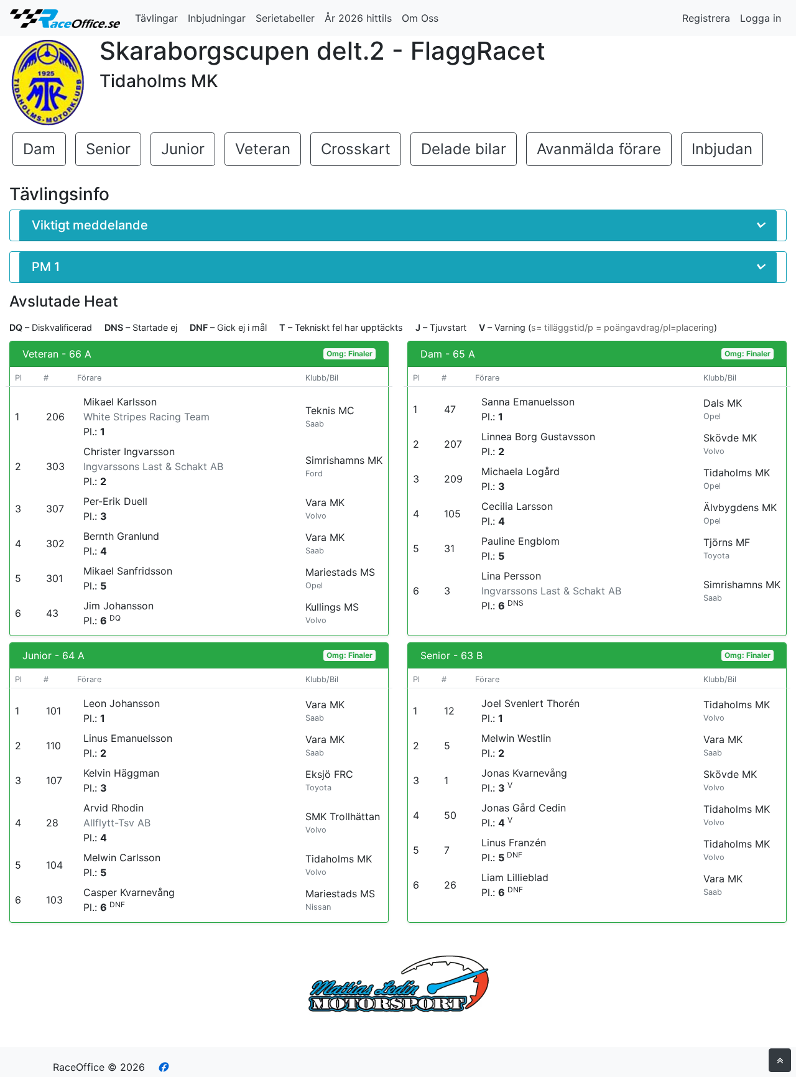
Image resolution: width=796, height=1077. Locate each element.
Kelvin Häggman (121, 773)
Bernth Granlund (121, 536)
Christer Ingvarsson (129, 451)
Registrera (706, 18)
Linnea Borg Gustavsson (538, 436)
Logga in (760, 18)
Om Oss (420, 18)
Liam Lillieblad (514, 877)
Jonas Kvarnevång (524, 773)
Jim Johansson (118, 605)
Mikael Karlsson (120, 401)
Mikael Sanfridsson (127, 571)
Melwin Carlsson (121, 857)
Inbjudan (722, 149)
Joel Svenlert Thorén (530, 703)
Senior (108, 149)
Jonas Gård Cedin (523, 808)
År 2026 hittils (358, 18)
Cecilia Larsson (517, 506)
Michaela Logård (520, 471)
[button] (398, 225)
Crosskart (356, 149)
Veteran (262, 149)
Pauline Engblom (520, 541)
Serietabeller (285, 18)
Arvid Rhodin (113, 808)
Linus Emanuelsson (127, 738)
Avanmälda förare (599, 149)
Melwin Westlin (516, 738)
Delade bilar (463, 149)
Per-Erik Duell (115, 501)
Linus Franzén (513, 842)
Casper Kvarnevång (129, 892)
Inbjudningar (217, 18)
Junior (183, 149)
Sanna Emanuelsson (528, 401)
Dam (39, 149)
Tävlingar (156, 18)
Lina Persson (511, 576)
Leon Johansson (121, 703)
